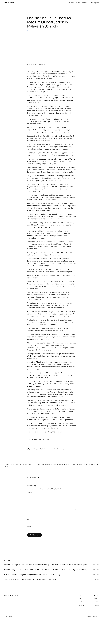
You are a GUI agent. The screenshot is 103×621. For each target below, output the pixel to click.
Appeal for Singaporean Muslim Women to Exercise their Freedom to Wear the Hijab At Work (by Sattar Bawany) (45, 570)
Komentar (41, 64)
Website (29, 526)
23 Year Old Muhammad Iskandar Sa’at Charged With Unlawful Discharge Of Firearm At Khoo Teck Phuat (67, 464)
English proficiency (32, 449)
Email (28, 519)
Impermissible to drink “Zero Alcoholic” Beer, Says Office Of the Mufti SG (30, 580)
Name (29, 512)
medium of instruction (58, 449)
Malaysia (41, 449)
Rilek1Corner (9, 3)
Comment (30, 492)
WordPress (96, 616)
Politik (45, 64)
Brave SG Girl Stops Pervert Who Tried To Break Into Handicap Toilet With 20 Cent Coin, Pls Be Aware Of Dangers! (45, 565)
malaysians (47, 449)
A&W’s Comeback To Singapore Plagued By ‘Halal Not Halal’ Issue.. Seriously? (32, 575)
